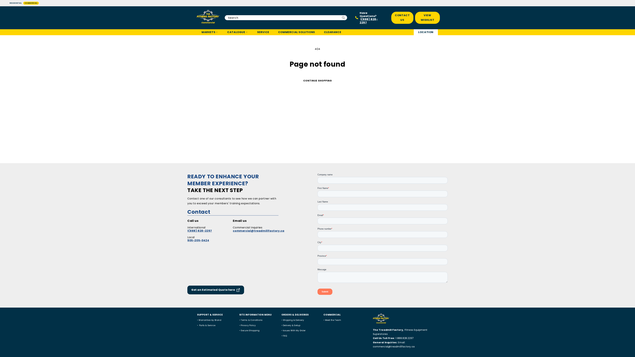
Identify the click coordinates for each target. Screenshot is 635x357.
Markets (208, 32)
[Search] (343, 17)
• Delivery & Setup (290, 325)
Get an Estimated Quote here (213, 290)
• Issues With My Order (293, 330)
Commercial (31, 3)
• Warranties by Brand (209, 320)
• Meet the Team (332, 320)
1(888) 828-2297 (369, 20)
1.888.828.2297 (405, 338)
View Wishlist (427, 17)
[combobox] (286, 17)
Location (425, 32)
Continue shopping (317, 80)
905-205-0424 (198, 240)
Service (263, 32)
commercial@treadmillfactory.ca (258, 231)
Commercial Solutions (296, 32)
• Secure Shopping (249, 330)
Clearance (332, 32)
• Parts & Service (206, 325)
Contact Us (402, 17)
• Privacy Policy (247, 325)
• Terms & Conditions (251, 320)
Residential (16, 3)
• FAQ (284, 335)
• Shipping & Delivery (292, 320)
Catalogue (236, 32)
